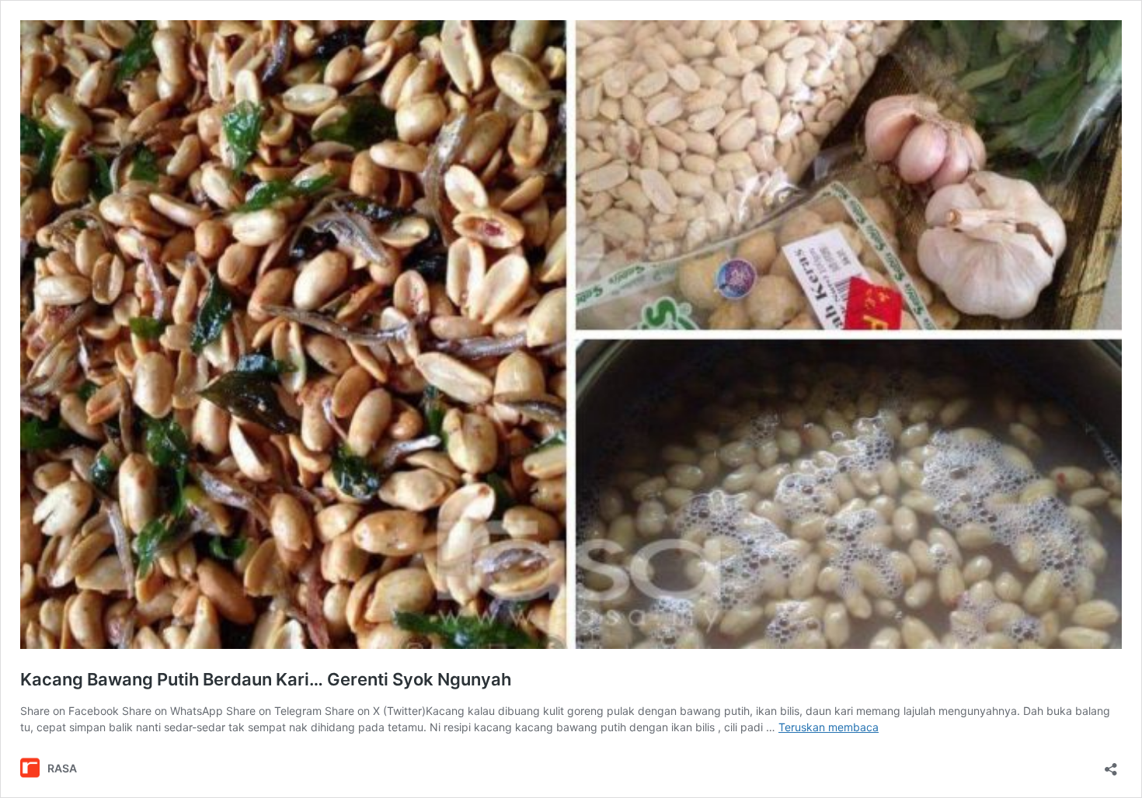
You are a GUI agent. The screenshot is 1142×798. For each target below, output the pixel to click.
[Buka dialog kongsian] (1111, 764)
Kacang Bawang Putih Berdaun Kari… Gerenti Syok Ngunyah (265, 679)
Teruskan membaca (828, 727)
